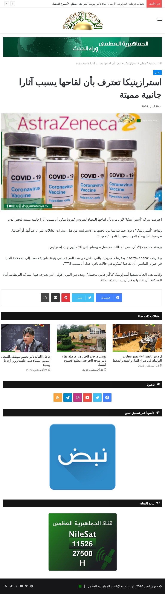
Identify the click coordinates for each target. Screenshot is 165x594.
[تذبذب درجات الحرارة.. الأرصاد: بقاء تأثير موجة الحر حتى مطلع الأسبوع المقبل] (81, 338)
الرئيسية (153, 63)
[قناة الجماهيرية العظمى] (82, 20)
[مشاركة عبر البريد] (55, 297)
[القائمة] (159, 22)
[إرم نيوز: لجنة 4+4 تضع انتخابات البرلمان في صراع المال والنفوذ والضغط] (137, 338)
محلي (143, 63)
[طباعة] (45, 297)
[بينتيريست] (65, 297)
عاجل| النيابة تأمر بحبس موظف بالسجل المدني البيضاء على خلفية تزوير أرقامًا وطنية (25, 361)
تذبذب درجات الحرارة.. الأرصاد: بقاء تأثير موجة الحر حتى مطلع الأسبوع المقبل (98, 3)
